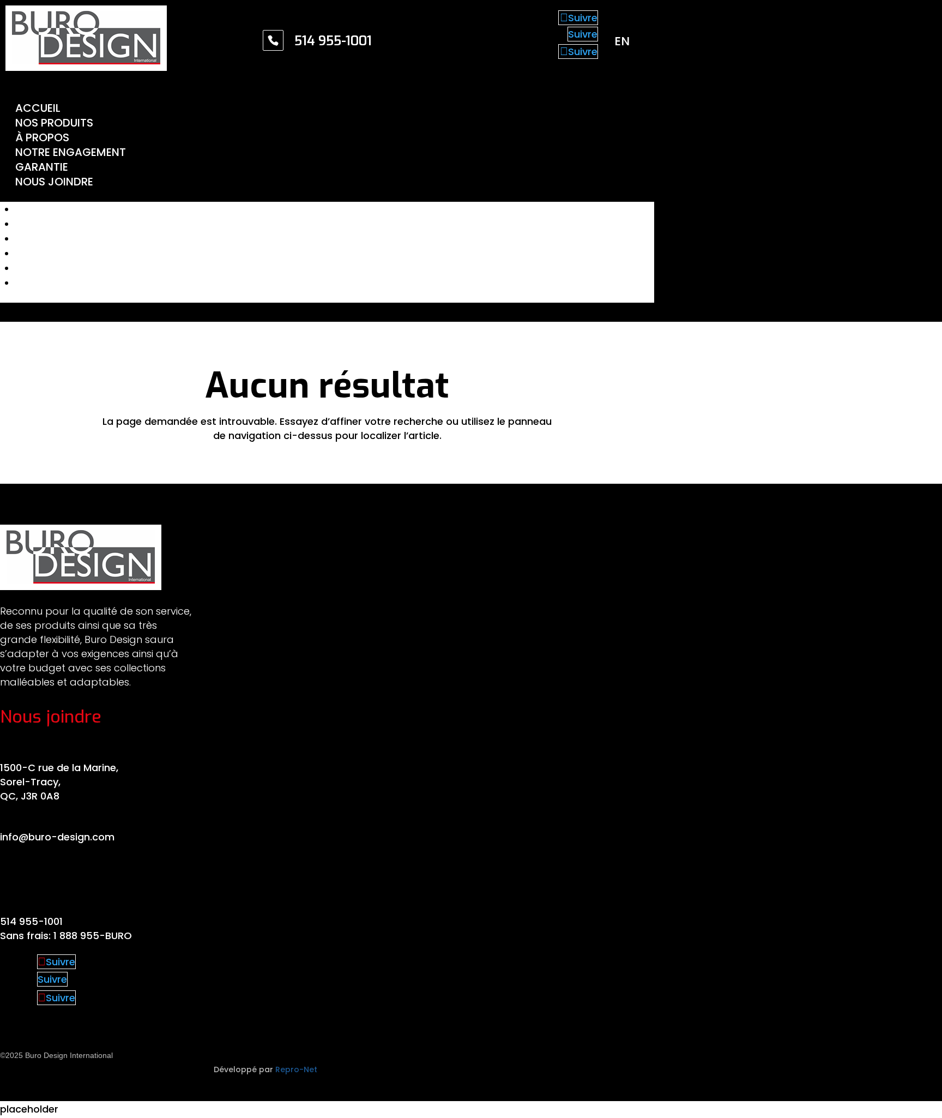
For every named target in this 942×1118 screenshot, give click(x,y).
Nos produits (54, 122)
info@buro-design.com (57, 837)
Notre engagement (70, 152)
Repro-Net (296, 1069)
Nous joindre (54, 181)
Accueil (38, 108)
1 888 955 (76, 935)
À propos (42, 137)
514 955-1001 (31, 921)
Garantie (41, 167)
